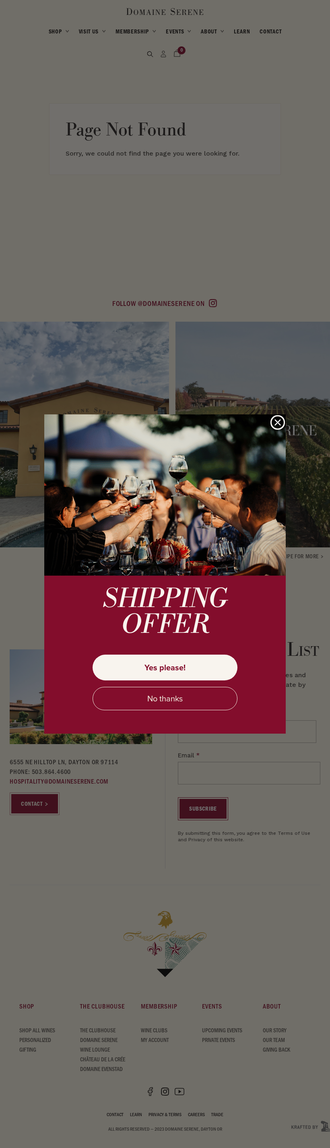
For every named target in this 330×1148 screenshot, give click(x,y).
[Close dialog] (277, 422)
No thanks (165, 699)
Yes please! (165, 667)
